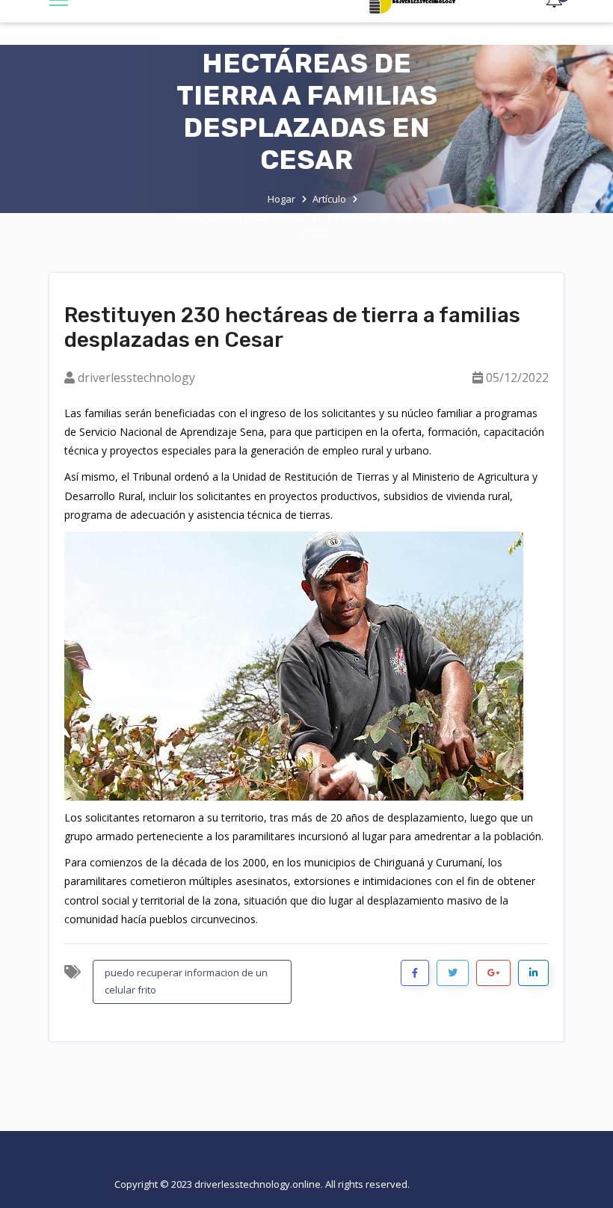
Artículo (329, 199)
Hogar (281, 199)
